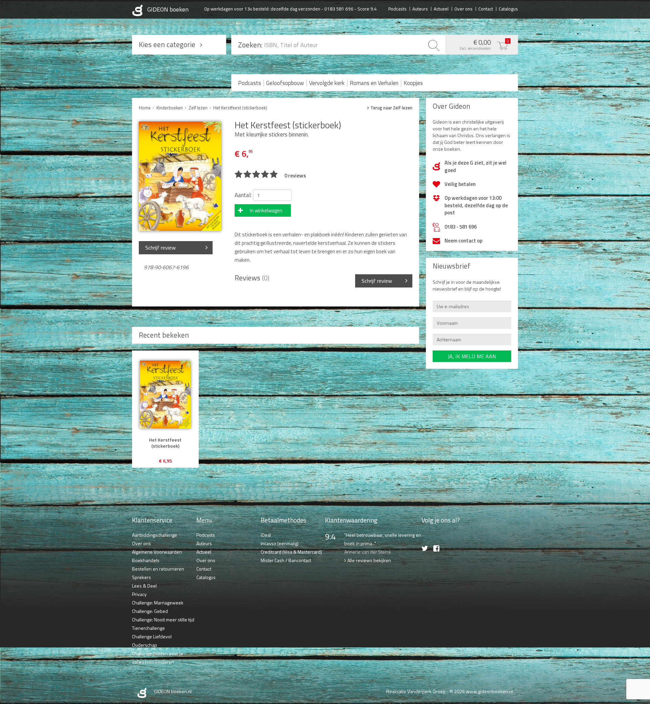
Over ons (463, 8)
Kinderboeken (169, 107)
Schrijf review (160, 247)
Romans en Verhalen (374, 83)
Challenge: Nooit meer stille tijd (163, 619)
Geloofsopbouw (285, 83)
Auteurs (420, 8)
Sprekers (141, 577)
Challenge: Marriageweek (157, 602)
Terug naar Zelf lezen (391, 108)
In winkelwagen (266, 210)
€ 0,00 (484, 44)
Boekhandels (145, 560)
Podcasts (397, 8)
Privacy (139, 594)
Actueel (441, 8)
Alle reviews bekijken (369, 560)
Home (145, 107)
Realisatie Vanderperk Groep (416, 691)
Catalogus (508, 8)
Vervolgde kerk (327, 83)
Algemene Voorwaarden (157, 551)
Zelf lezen (198, 107)
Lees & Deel (144, 585)
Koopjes (413, 83)
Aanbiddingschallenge (154, 534)
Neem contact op (463, 240)
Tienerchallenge (148, 628)
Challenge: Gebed (150, 611)
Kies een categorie (167, 44)
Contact (485, 8)
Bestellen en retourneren (158, 568)
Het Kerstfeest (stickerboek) (240, 107)
